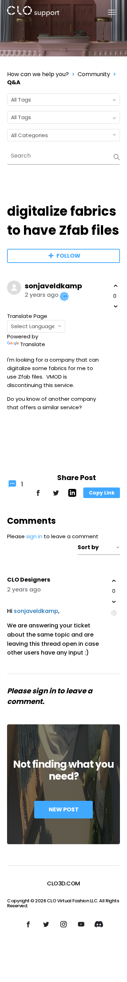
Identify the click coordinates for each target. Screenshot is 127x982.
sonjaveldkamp (53, 286)
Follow (68, 256)
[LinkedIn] (72, 495)
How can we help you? (38, 74)
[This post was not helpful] (115, 306)
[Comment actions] (114, 613)
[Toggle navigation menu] (107, 12)
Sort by (88, 547)
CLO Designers (28, 580)
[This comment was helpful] (114, 581)
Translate (32, 344)
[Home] (33, 12)
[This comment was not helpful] (114, 601)
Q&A (13, 82)
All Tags (21, 99)
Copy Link (102, 492)
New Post (64, 809)
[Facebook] (38, 496)
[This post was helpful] (115, 286)
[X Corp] (55, 496)
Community (94, 74)
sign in (34, 536)
